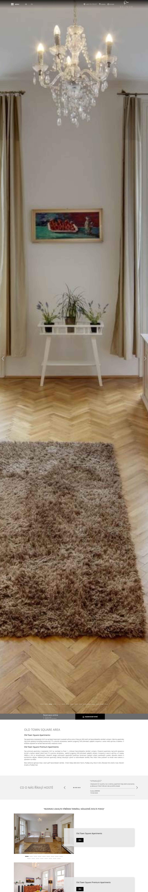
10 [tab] (29, 858)
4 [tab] (39, 856)
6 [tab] (48, 856)
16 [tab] (54, 858)
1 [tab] (27, 856)
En (32, 4)
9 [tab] (61, 856)
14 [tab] (46, 858)
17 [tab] (59, 858)
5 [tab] (44, 856)
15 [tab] (50, 858)
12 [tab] (37, 858)
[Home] (126, 4)
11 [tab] (33, 858)
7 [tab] (52, 856)
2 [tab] (31, 856)
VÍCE (79, 840)
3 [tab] (35, 856)
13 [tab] (42, 858)
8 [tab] (56, 856)
